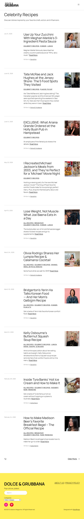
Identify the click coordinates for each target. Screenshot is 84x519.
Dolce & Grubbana (36, 107)
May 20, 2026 (8, 162)
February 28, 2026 (10, 379)
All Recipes (28, 223)
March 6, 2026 (9, 332)
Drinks (54, 265)
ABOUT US (59, 482)
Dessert (54, 388)
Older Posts (74, 459)
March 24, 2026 (9, 252)
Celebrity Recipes (31, 46)
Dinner (43, 46)
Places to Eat (46, 89)
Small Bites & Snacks (33, 267)
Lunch (50, 46)
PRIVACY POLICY (72, 482)
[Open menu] (78, 4)
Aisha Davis (34, 403)
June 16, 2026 (8, 73)
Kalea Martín (34, 446)
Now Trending (30, 390)
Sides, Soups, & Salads (34, 346)
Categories (7, 498)
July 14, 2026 (8, 34)
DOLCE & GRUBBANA (24, 484)
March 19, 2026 (9, 289)
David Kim (33, 59)
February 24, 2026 (10, 417)
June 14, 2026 (8, 122)
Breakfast (39, 223)
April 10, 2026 (8, 210)
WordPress (76, 509)
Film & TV (27, 307)
